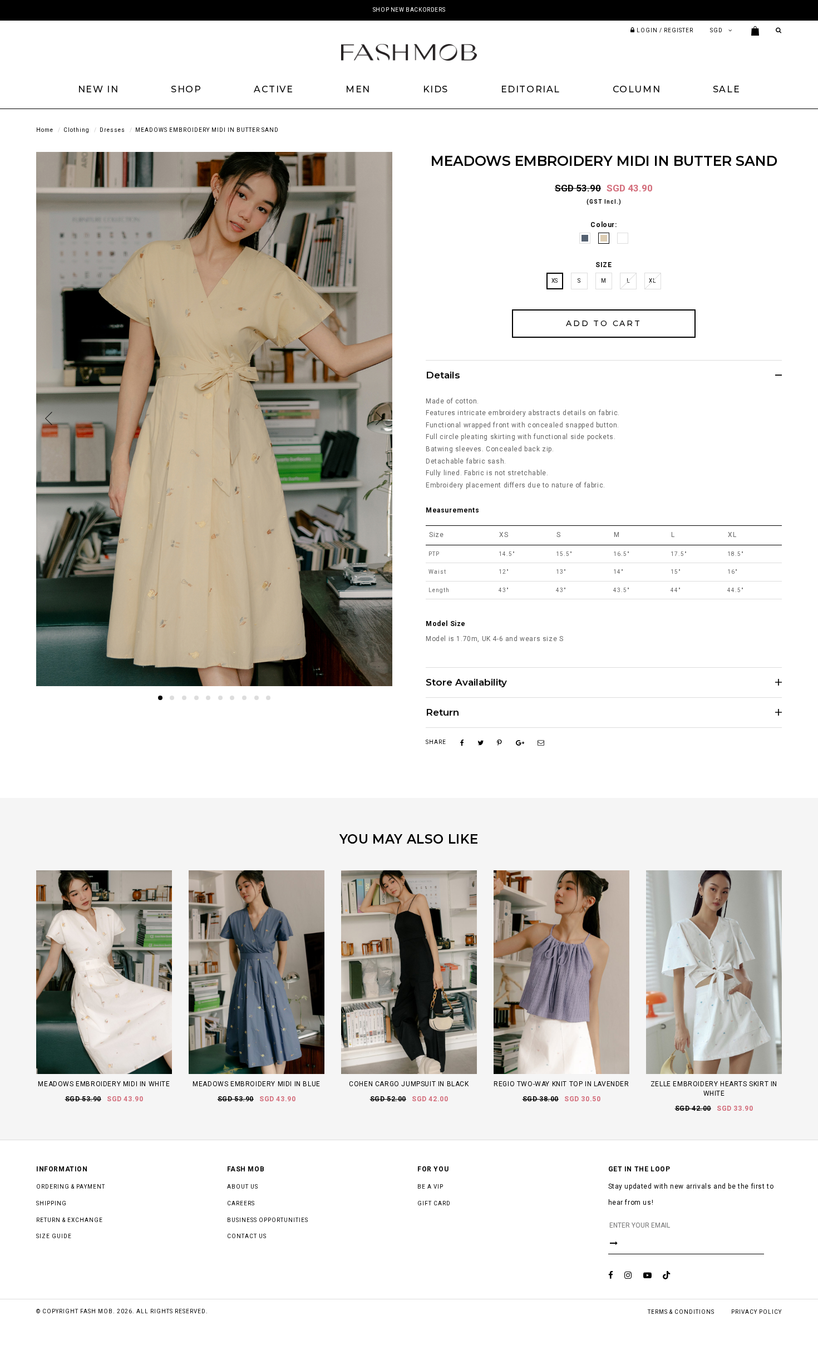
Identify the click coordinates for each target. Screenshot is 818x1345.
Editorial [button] (530, 89)
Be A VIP (430, 1187)
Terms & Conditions (681, 1312)
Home (44, 130)
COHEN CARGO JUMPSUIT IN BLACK (409, 1084)
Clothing (76, 130)
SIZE (603, 265)
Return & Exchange (69, 1220)
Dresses (112, 130)
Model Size (446, 624)
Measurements (452, 510)
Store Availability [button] (466, 682)
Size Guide (54, 1236)
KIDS (436, 89)
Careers (241, 1203)
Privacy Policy (756, 1312)
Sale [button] (726, 89)
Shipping (51, 1203)
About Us (242, 1187)
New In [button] (98, 89)
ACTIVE (274, 89)
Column (637, 89)
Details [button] (443, 375)
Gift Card (434, 1203)
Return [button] (442, 712)
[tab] (604, 375)
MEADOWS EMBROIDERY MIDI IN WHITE (104, 1084)
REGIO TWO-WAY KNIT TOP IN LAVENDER (561, 1084)
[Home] (409, 52)
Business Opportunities (267, 1220)
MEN (358, 89)
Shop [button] (186, 89)
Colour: (603, 225)
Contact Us (247, 1236)
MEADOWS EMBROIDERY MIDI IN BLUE (257, 1084)
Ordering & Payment (70, 1187)
